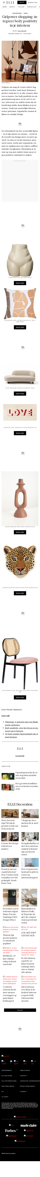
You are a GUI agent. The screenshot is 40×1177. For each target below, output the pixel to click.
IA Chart (5, 1097)
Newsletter (32, 2)
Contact (23, 1076)
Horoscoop (31, 7)
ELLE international (9, 1081)
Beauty (12, 7)
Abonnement (7, 1070)
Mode (5, 7)
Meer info (16, 1108)
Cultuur (21, 7)
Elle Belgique (7, 1076)
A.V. (3, 1091)
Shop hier (20, 283)
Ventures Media (8, 1086)
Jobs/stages (25, 1070)
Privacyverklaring (27, 1086)
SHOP (22, 2)
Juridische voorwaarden (30, 1081)
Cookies (23, 1091)
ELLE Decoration (20, 804)
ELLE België (22, 31)
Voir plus (20, 1010)
